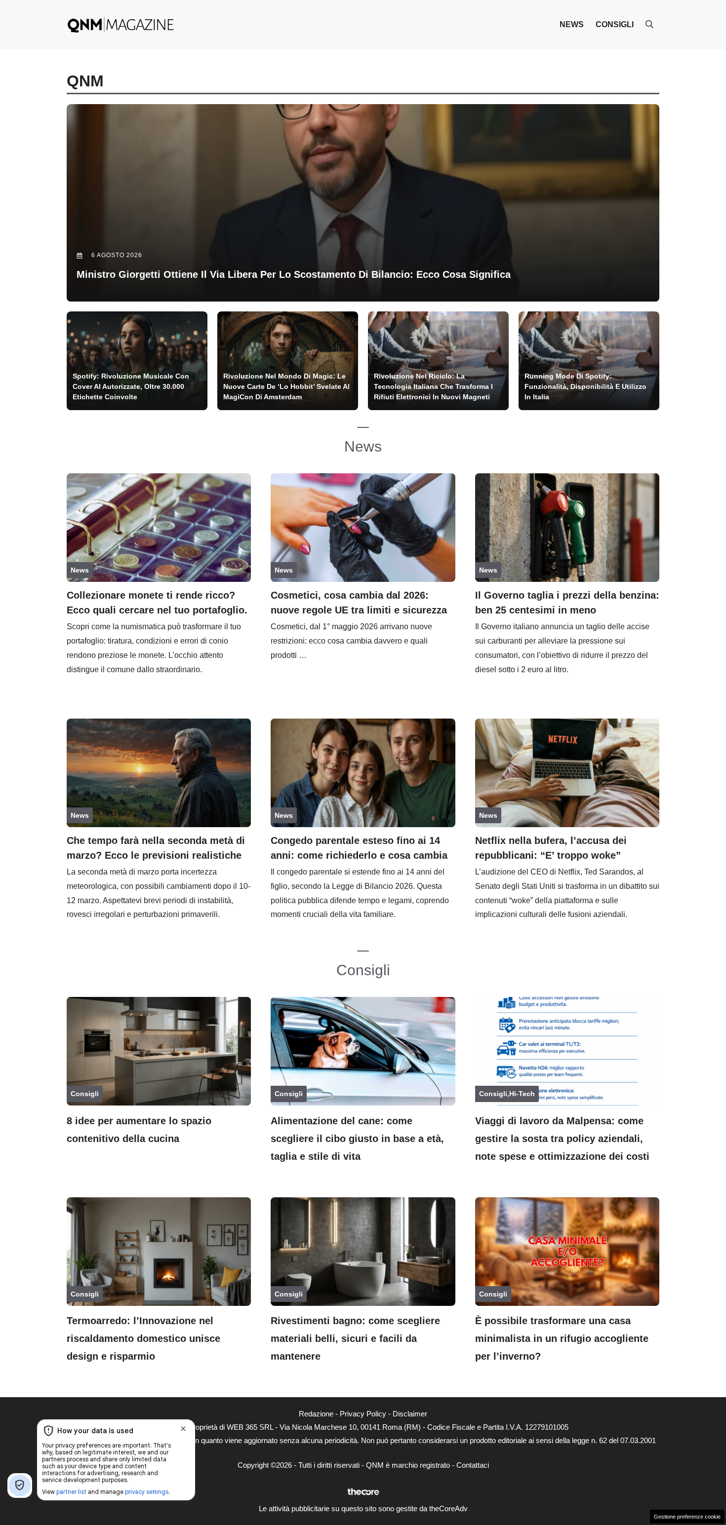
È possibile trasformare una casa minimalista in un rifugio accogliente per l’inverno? (561, 1338)
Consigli (615, 24)
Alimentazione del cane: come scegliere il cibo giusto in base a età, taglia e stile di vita (357, 1138)
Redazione (316, 1414)
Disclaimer (410, 1414)
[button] (649, 24)
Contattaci (472, 1465)
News (572, 24)
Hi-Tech (522, 1094)
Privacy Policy (363, 1414)
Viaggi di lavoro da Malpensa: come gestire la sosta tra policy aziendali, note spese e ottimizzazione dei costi (562, 1138)
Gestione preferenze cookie (687, 1517)
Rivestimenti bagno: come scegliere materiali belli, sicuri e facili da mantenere (355, 1338)
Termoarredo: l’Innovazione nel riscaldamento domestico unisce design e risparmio (143, 1338)
